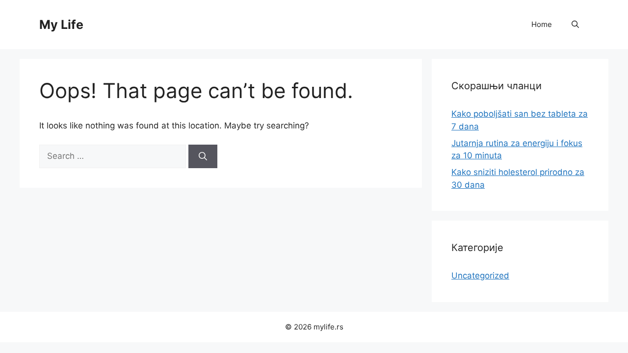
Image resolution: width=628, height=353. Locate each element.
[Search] (202, 156)
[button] (575, 24)
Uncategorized (480, 275)
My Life (61, 24)
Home (541, 24)
